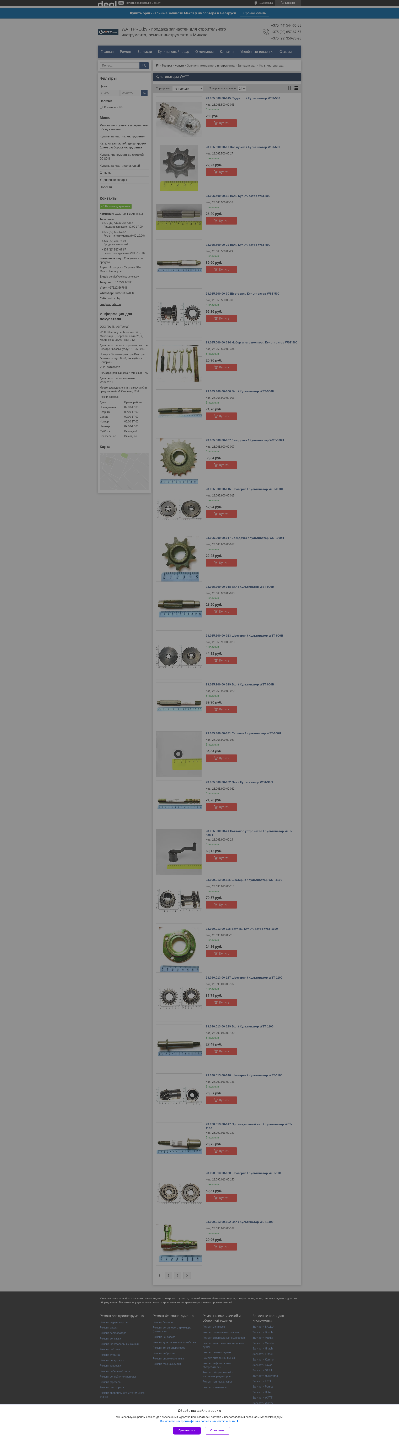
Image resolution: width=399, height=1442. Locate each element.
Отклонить (217, 1430)
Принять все (187, 1430)
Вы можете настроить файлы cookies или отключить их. (198, 1421)
